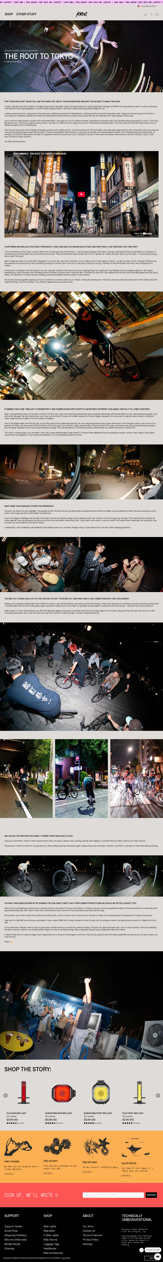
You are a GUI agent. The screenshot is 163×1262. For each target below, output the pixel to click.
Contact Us (89, 1230)
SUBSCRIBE (151, 1195)
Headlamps (50, 1248)
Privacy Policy (91, 1239)
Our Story (88, 1226)
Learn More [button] (65, 1258)
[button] (12, 1123)
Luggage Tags (51, 1244)
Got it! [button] (152, 1258)
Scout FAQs (11, 1230)
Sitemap (9, 1248)
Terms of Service (92, 1235)
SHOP (9, 14)
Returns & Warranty (15, 1239)
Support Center (13, 1226)
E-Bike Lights (51, 1235)
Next (158, 1095)
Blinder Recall (12, 1244)
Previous (4, 1095)
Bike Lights (50, 1226)
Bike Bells (49, 1230)
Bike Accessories (53, 1253)
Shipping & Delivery (15, 1235)
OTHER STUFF (26, 14)
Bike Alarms (50, 1239)
